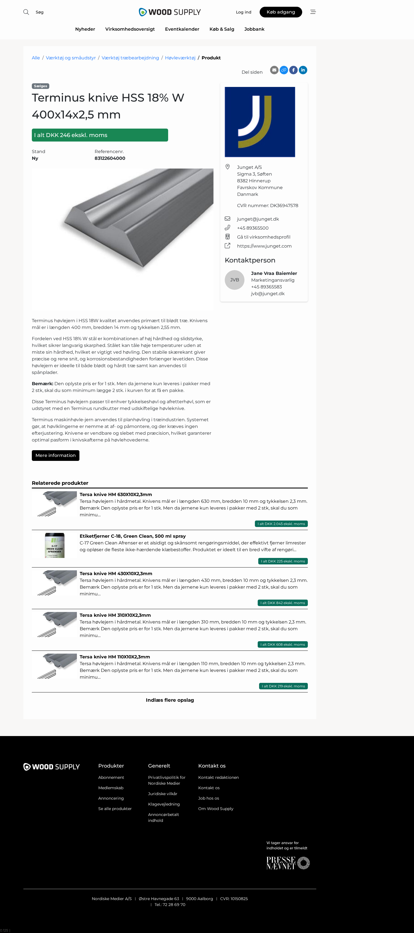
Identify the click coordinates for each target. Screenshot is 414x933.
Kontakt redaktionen (218, 777)
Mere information (55, 455)
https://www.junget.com (264, 246)
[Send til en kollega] (274, 70)
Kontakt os (209, 787)
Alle (36, 57)
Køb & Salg (222, 29)
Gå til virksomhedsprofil (263, 237)
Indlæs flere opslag (170, 700)
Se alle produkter (115, 808)
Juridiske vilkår (162, 793)
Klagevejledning (164, 804)
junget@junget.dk (258, 219)
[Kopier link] (284, 70)
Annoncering (111, 798)
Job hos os (208, 798)
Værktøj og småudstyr (71, 57)
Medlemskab (110, 787)
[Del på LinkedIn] (303, 70)
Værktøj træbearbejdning (130, 57)
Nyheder (85, 29)
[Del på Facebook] (293, 70)
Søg (40, 12)
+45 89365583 (266, 287)
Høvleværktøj (180, 57)
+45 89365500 (253, 228)
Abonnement (111, 777)
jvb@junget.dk (268, 293)
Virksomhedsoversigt (130, 29)
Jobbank (254, 29)
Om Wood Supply (215, 808)
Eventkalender (182, 29)
